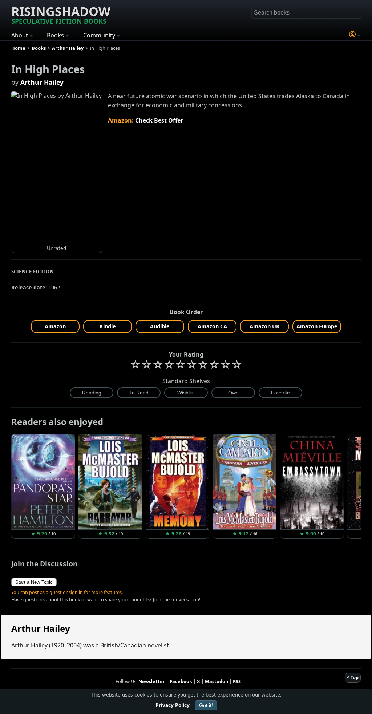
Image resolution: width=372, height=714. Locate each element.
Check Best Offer (159, 120)
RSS (237, 681)
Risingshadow (60, 14)
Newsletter (151, 681)
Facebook (181, 681)
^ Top (353, 677)
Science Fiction (32, 271)
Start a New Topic (34, 582)
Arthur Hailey (42, 82)
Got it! (206, 705)
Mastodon (216, 681)
